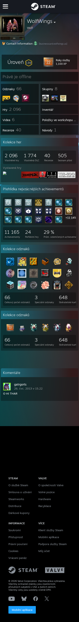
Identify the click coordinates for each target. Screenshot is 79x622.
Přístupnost (15, 537)
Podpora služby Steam (52, 544)
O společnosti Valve (50, 485)
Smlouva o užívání (20, 492)
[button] (19, 62)
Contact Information (19, 43)
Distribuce (14, 506)
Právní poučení (17, 544)
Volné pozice (46, 492)
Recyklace (44, 506)
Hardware (44, 499)
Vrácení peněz (17, 558)
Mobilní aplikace (22, 609)
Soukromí (14, 530)
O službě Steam (18, 485)
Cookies (13, 551)
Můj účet (44, 551)
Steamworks (16, 499)
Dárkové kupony (18, 513)
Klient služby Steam (50, 530)
